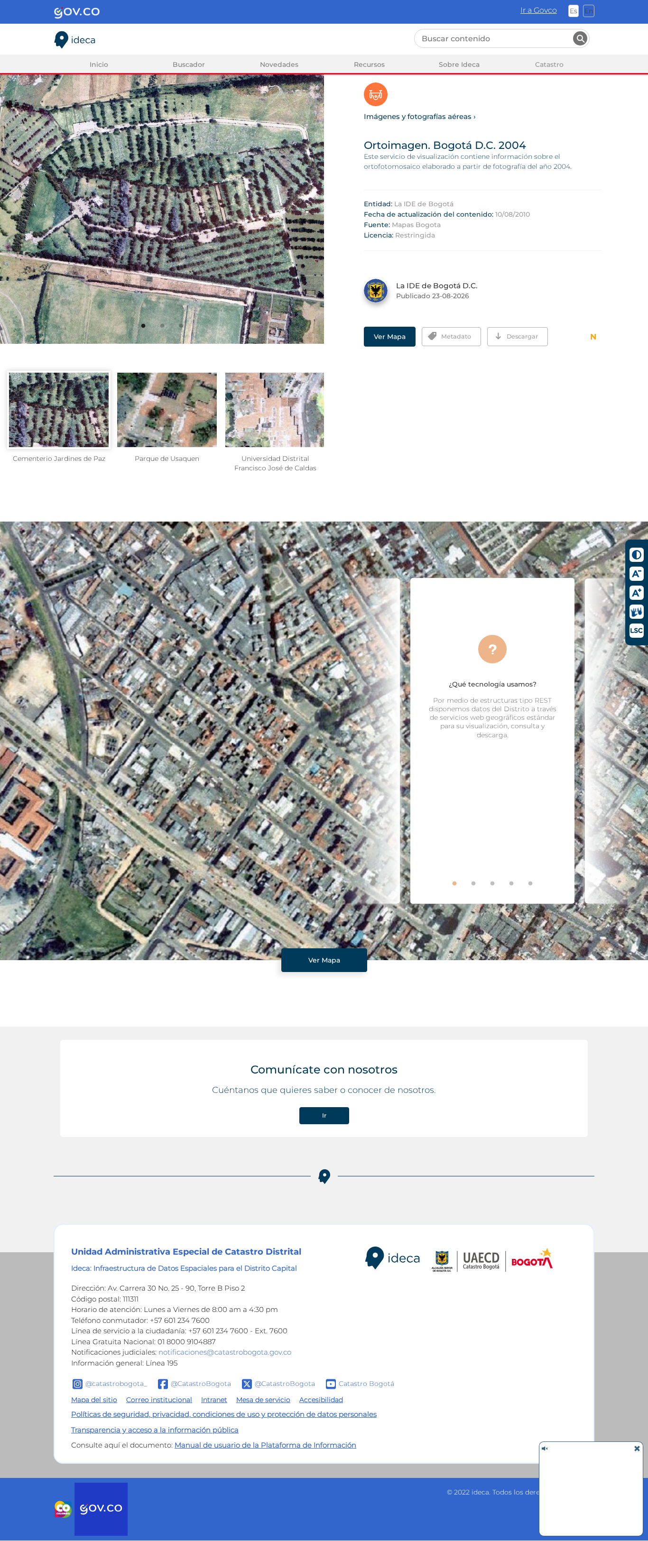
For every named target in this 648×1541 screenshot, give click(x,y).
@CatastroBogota (201, 1383)
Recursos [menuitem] (369, 64)
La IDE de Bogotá (424, 204)
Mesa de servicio (263, 1399)
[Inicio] (74, 38)
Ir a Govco (538, 10)
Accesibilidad (321, 1399)
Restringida (415, 235)
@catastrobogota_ (116, 1383)
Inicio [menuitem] (99, 64)
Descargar (522, 336)
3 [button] (187, 333)
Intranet (214, 1399)
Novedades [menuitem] (279, 64)
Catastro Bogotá (366, 1383)
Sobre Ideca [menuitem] (459, 64)
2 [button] (168, 333)
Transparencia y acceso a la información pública (155, 1429)
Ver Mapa (390, 336)
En (588, 11)
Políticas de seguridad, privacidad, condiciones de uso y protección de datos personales (224, 1414)
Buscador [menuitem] (189, 64)
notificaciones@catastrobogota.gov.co (224, 1352)
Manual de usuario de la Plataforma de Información (265, 1444)
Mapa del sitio (94, 1399)
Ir (324, 1115)
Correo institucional (159, 1399)
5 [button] (537, 890)
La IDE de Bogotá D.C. (437, 285)
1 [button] (150, 333)
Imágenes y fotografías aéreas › (420, 116)
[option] (162, 188)
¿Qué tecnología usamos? (493, 684)
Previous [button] (371, 741)
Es (573, 11)
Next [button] (613, 741)
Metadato (456, 336)
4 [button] (518, 890)
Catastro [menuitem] (549, 64)
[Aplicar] (580, 38)
